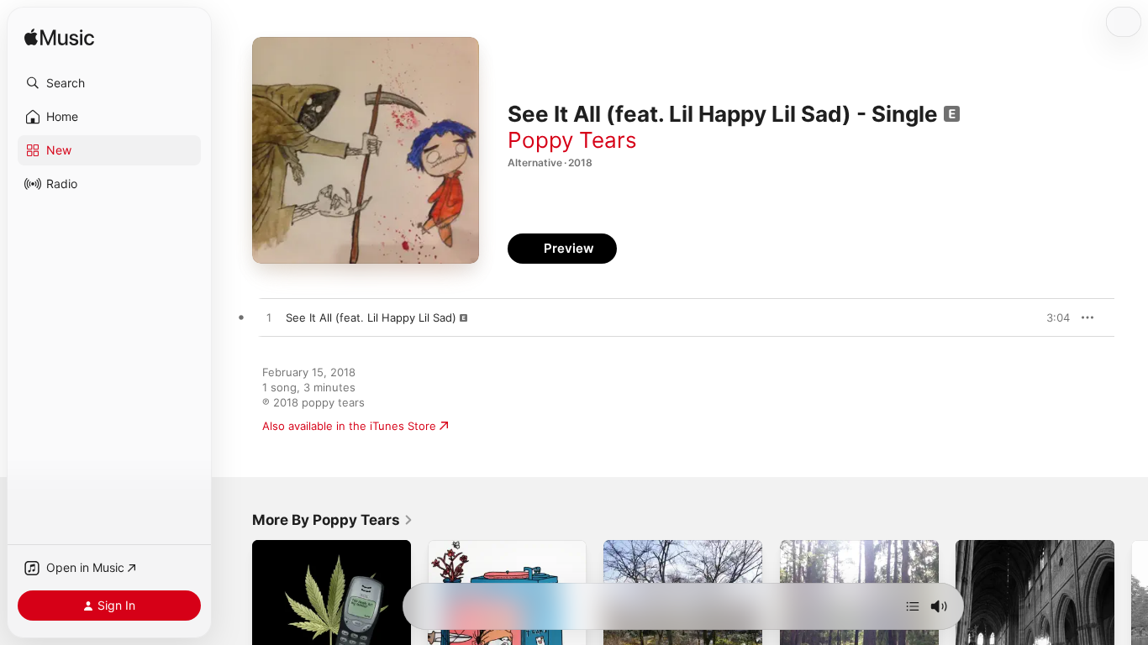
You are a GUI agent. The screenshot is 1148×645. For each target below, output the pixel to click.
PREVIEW (1051, 317)
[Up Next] (913, 606)
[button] (109, 83)
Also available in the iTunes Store (349, 426)
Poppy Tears (572, 140)
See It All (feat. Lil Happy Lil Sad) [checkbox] (371, 317)
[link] (332, 520)
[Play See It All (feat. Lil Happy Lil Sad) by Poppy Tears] (269, 318)
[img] (59, 38)
